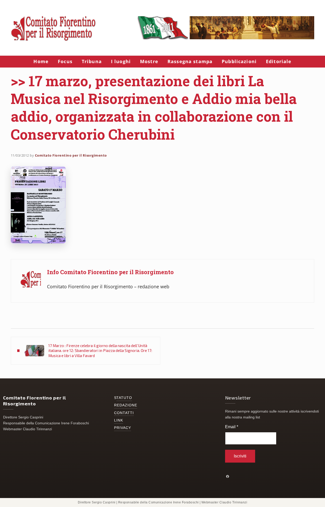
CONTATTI (124, 413)
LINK (118, 420)
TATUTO (124, 398)
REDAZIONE (125, 405)
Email (231, 427)
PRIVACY (122, 428)
